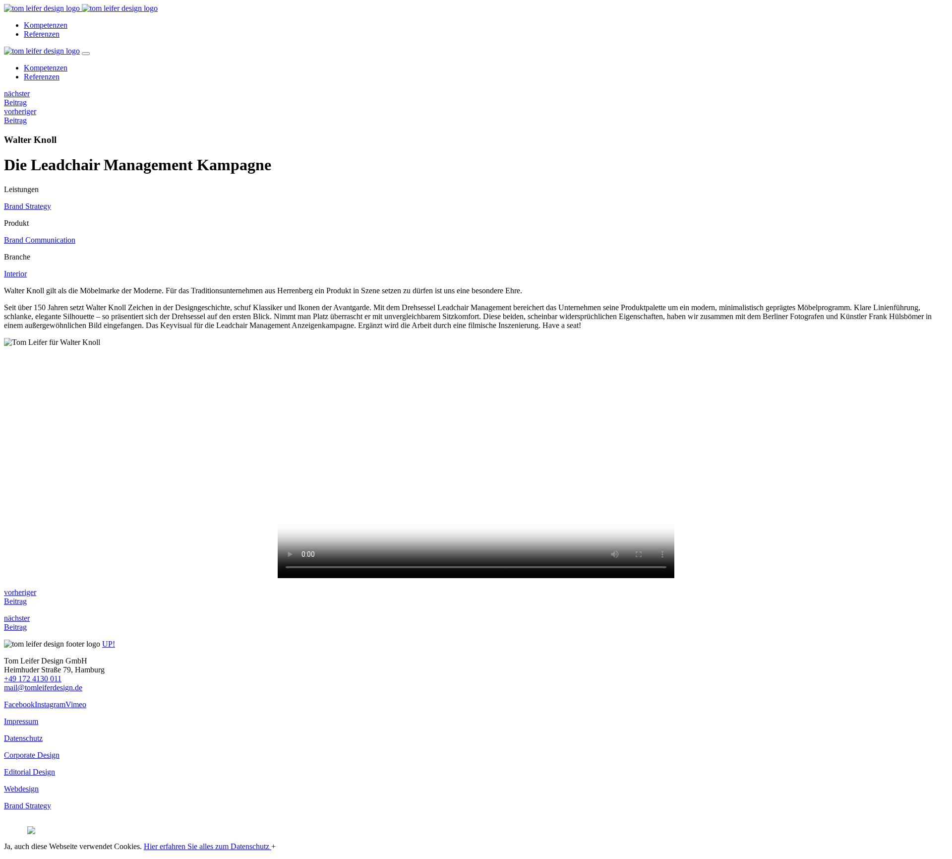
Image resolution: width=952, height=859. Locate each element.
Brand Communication (39, 240)
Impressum (21, 721)
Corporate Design (32, 755)
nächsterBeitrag (17, 98)
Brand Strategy (27, 206)
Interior (15, 273)
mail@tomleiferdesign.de (43, 687)
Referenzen (42, 34)
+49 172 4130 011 (32, 678)
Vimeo (75, 704)
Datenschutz (23, 738)
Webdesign (21, 789)
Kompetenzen (45, 25)
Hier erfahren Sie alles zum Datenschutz (207, 846)
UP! (108, 644)
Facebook (19, 704)
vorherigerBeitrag (20, 116)
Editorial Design (29, 772)
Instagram (50, 704)
